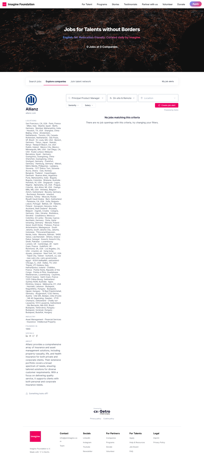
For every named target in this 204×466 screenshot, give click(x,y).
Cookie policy (108, 419)
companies (56, 81)
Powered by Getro (171, 110)
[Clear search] (103, 98)
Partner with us (150, 4)
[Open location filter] (175, 98)
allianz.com (31, 113)
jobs (35, 81)
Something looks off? (38, 393)
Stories (115, 4)
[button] (4, 4)
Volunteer (168, 4)
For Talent (87, 4)
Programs (102, 4)
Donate (181, 4)
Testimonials (130, 4)
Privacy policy (95, 419)
